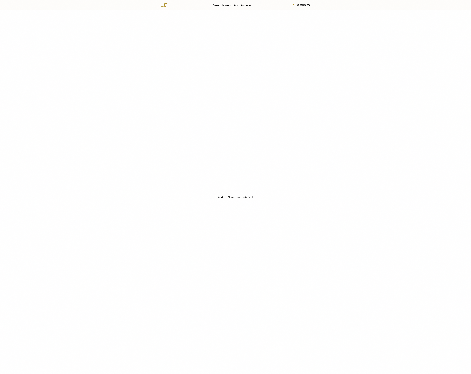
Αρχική (216, 5)
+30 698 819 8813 (303, 5)
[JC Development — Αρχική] (166, 5)
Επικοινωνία (246, 5)
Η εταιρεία (226, 5)
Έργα (236, 5)
